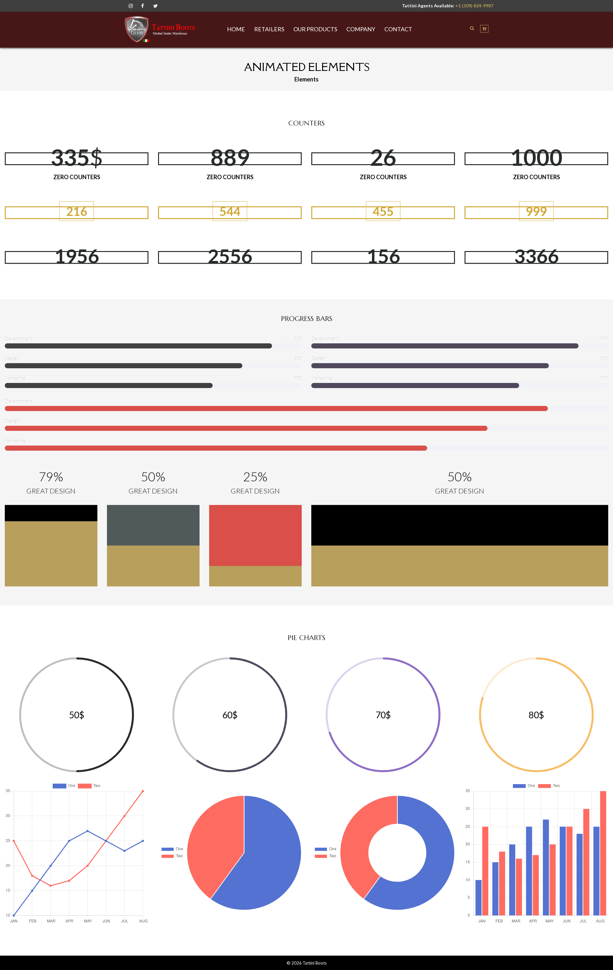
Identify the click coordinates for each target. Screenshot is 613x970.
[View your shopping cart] (484, 28)
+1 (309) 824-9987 (474, 5)
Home (236, 29)
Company (360, 29)
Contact (398, 29)
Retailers (269, 29)
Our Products (315, 29)
